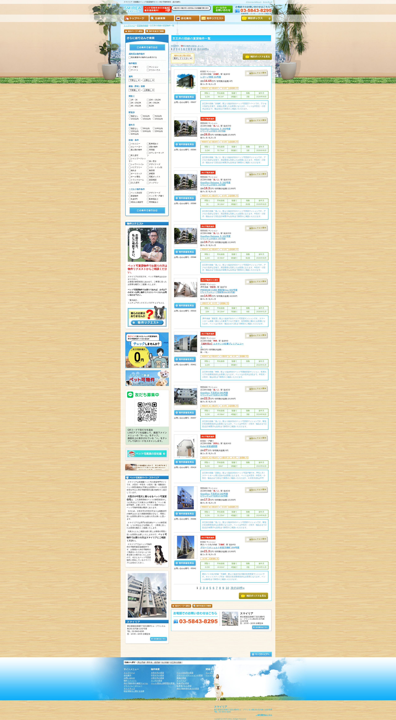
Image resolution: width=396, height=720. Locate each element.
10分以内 (135, 119)
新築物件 (134, 196)
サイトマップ (267, 2)
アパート (134, 70)
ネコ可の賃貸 (156, 681)
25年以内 (159, 131)
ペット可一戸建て (156, 196)
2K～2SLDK (136, 103)
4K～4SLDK (136, 106)
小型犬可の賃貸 (157, 678)
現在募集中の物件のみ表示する (144, 57)
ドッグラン (153, 183)
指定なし (134, 116)
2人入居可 (135, 183)
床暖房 (152, 173)
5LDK (151, 106)
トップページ (129, 25)
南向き (133, 170)
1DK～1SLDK (155, 100)
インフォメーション (214, 673)
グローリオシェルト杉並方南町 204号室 (219, 547)
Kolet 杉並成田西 (208, 446)
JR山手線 (141, 662)
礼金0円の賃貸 (183, 683)
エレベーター (136, 147)
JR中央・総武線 (153, 662)
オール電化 (135, 177)
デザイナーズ (154, 164)
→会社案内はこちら (264, 715)
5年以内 (146, 128)
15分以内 (147, 119)
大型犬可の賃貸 (157, 673)
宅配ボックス (154, 177)
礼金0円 (134, 199)
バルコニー (135, 144)
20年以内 (147, 131)
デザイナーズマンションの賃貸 (190, 675)
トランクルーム (137, 180)
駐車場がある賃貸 (184, 686)
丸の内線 (165, 662)
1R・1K (134, 100)
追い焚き (153, 161)
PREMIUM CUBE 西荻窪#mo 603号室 (218, 291)
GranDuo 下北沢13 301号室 (214, 393)
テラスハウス (154, 70)
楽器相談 (153, 180)
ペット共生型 (136, 193)
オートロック (136, 173)
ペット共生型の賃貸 (185, 673)
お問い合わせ (129, 678)
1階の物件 (153, 147)
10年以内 (159, 128)
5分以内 (158, 116)
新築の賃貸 (181, 678)
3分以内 (146, 116)
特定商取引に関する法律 (134, 691)
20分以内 (159, 119)
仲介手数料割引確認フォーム (136, 683)
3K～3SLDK (154, 103)
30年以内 (135, 134)
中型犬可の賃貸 (157, 675)
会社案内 (127, 675)
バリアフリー (136, 167)
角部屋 (152, 170)
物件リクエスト (130, 681)
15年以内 (135, 131)
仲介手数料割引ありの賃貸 (188, 688)
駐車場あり (153, 144)
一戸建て (134, 67)
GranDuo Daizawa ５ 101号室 (215, 237)
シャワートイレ (137, 164)
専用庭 (152, 150)
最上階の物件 (136, 150)
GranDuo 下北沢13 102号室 (214, 495)
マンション (153, 67)
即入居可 (134, 155)
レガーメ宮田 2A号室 (210, 77)
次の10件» (203, 49)
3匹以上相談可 (137, 202)
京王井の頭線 (175, 662)
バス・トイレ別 (155, 167)
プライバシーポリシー (253, 2)
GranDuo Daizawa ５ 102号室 (215, 183)
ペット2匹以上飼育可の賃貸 (162, 683)
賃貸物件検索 (142, 25)
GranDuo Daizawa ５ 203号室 (215, 130)
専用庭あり (153, 202)
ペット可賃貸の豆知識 (215, 675)
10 (194, 49)
